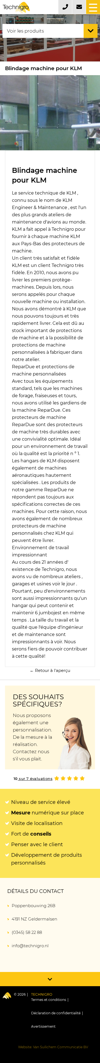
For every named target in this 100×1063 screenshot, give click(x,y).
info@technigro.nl (30, 945)
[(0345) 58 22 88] (65, 7)
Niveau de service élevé (40, 802)
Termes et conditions (48, 1000)
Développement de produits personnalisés (46, 859)
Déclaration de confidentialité (56, 1013)
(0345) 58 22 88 (27, 932)
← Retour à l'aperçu (50, 670)
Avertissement (43, 1026)
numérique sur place (47, 813)
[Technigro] (16, 7)
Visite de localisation (36, 823)
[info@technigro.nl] (79, 7)
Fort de (31, 834)
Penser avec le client (37, 844)
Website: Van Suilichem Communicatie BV (53, 1047)
